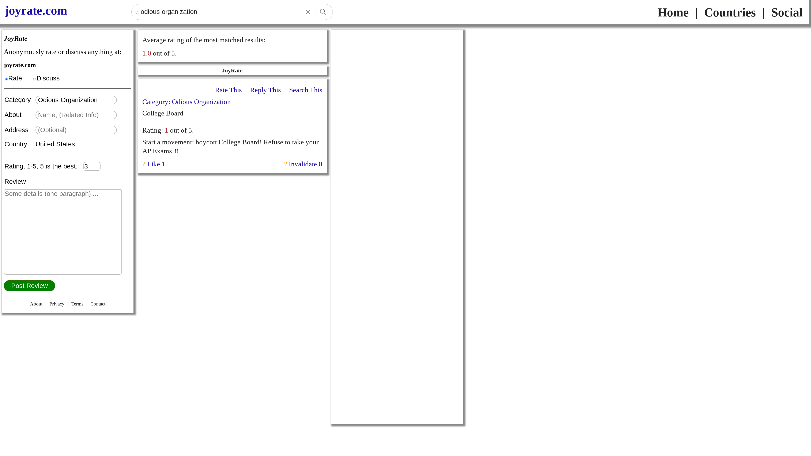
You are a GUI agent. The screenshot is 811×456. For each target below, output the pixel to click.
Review (15, 181)
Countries (730, 12)
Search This (305, 90)
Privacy (56, 304)
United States (55, 144)
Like (153, 164)
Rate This (228, 90)
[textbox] (76, 100)
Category (19, 99)
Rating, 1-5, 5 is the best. (43, 166)
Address (17, 130)
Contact (97, 304)
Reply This (265, 90)
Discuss (48, 78)
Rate (15, 78)
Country (16, 144)
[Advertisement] (397, 93)
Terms (77, 304)
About (13, 114)
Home (673, 12)
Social (787, 12)
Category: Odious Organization (186, 102)
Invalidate (303, 164)
